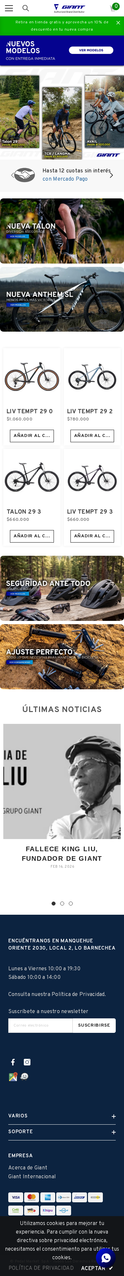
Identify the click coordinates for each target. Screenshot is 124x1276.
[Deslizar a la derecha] (111, 176)
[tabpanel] (62, 801)
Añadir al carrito (34, 436)
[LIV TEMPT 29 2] (92, 376)
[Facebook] (13, 1062)
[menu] (9, 8)
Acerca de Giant (27, 1168)
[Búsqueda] (26, 8)
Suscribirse (94, 1025)
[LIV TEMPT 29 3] (92, 477)
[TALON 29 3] (32, 477)
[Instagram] (27, 1062)
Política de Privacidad (78, 994)
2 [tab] (62, 904)
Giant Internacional (32, 1177)
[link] (62, 176)
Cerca (118, 22)
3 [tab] (71, 904)
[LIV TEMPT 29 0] (32, 376)
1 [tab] (54, 904)
